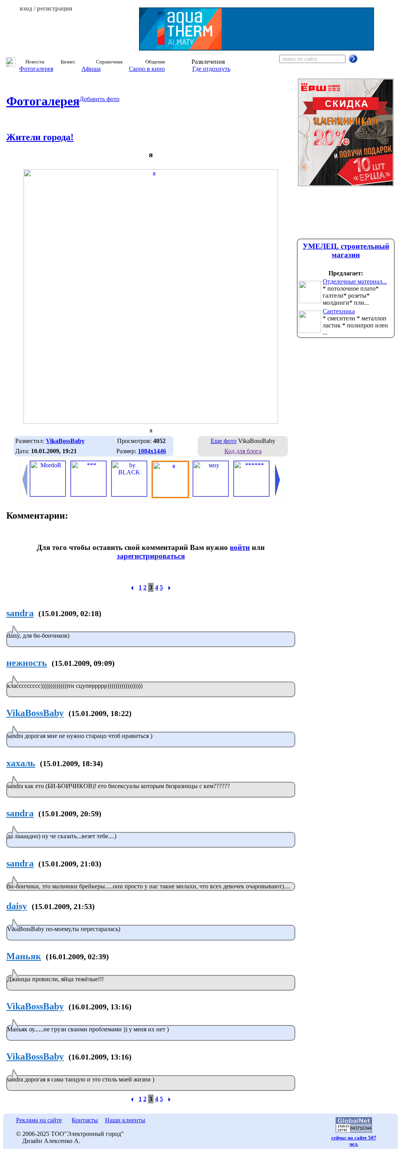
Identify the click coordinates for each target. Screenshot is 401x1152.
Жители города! (40, 137)
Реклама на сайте (39, 1120)
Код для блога (243, 451)
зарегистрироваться (151, 556)
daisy (16, 906)
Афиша (91, 68)
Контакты (85, 1120)
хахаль (20, 763)
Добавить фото (99, 99)
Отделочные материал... (355, 281)
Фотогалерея (36, 68)
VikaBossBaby (35, 713)
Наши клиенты (125, 1120)
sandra (20, 613)
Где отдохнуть (211, 68)
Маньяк (23, 956)
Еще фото (224, 441)
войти (240, 547)
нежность (26, 663)
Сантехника (339, 311)
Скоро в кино (147, 68)
